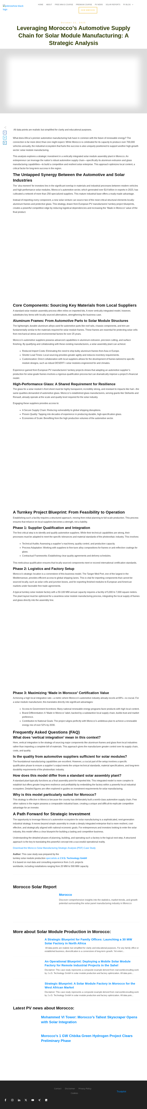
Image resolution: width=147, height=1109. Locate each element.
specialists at (66, 858)
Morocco (65, 894)
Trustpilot (121, 1091)
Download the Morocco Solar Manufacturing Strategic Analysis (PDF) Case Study (54, 848)
